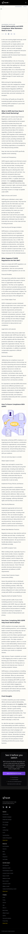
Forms (4, 832)
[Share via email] (11, 34)
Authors (4, 915)
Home (4, 897)
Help (3, 905)
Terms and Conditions (7, 918)
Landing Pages (5, 830)
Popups (4, 827)
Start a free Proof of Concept (14, 773)
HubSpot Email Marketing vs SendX (9, 888)
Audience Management (7, 837)
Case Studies (5, 859)
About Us (4, 907)
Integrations (5, 856)
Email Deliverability (18, 6)
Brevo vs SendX (6, 881)
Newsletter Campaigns (7, 817)
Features (4, 902)
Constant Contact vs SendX (8, 873)
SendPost (25, 6)
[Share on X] (6, 34)
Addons (4, 854)
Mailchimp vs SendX (6, 868)
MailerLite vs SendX (6, 878)
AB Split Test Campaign (7, 819)
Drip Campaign (5, 822)
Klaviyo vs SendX (6, 875)
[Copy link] (14, 34)
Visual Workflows (6, 835)
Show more (5, 840)
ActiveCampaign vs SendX (8, 870)
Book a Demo (5, 910)
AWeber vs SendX (6, 886)
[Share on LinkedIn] (9, 34)
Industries (5, 848)
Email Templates (6, 846)
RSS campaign (5, 824)
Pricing (4, 900)
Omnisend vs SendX (6, 883)
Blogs (4, 851)
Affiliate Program (6, 913)
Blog (3, 6)
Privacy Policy (5, 920)
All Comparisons (6, 865)
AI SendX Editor (6, 814)
